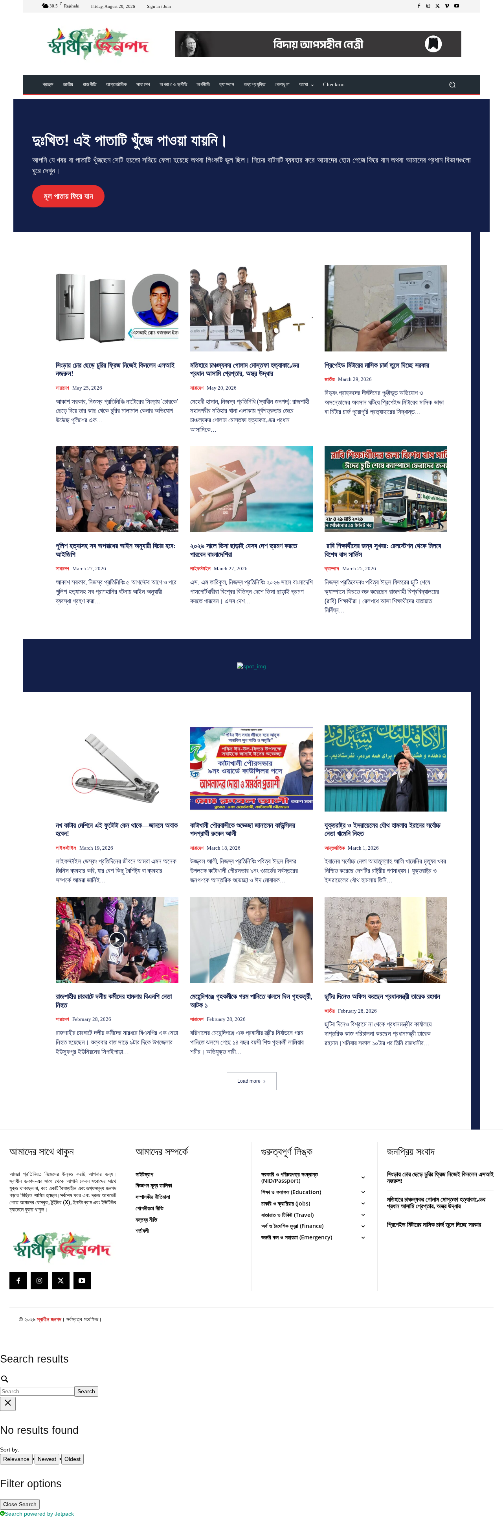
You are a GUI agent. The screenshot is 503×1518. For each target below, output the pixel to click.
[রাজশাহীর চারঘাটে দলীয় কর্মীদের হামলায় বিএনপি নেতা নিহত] (117, 940)
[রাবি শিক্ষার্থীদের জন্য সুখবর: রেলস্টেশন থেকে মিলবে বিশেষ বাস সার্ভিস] (386, 489)
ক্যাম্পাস (332, 568)
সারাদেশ (62, 388)
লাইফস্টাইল (200, 568)
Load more (249, 1081)
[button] (452, 85)
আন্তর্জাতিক (335, 848)
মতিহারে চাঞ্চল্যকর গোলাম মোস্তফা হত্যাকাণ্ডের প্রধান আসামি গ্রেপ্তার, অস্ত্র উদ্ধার (244, 369)
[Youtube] (456, 6)
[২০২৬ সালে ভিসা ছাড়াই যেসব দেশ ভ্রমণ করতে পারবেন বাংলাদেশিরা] (251, 489)
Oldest (72, 1459)
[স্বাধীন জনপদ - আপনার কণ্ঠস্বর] (98, 43)
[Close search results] (8, 1404)
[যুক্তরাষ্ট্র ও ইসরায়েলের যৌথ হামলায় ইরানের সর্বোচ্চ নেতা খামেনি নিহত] (386, 768)
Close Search (20, 1504)
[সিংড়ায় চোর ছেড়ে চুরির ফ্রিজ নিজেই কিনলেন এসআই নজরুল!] (117, 308)
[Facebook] (419, 6)
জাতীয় (330, 379)
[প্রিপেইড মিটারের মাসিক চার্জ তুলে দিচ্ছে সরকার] (386, 308)
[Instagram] (428, 6)
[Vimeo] (447, 6)
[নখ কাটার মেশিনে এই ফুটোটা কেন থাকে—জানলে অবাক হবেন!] (117, 768)
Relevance (16, 1459)
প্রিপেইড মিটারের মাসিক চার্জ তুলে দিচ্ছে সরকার (377, 365)
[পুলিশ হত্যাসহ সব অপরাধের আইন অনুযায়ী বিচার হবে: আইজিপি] (117, 489)
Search (86, 1391)
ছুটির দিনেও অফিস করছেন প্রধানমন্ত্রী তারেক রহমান (382, 996)
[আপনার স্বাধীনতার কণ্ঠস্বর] (61, 1247)
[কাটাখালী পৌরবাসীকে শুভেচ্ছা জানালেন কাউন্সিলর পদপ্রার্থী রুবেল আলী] (251, 768)
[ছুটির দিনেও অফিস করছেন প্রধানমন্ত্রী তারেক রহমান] (386, 940)
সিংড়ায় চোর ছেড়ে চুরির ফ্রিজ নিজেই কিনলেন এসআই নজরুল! (440, 1178)
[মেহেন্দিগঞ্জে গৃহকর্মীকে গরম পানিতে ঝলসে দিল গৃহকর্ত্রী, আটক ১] (251, 940)
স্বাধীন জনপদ (49, 1319)
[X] (437, 6)
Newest (47, 1459)
